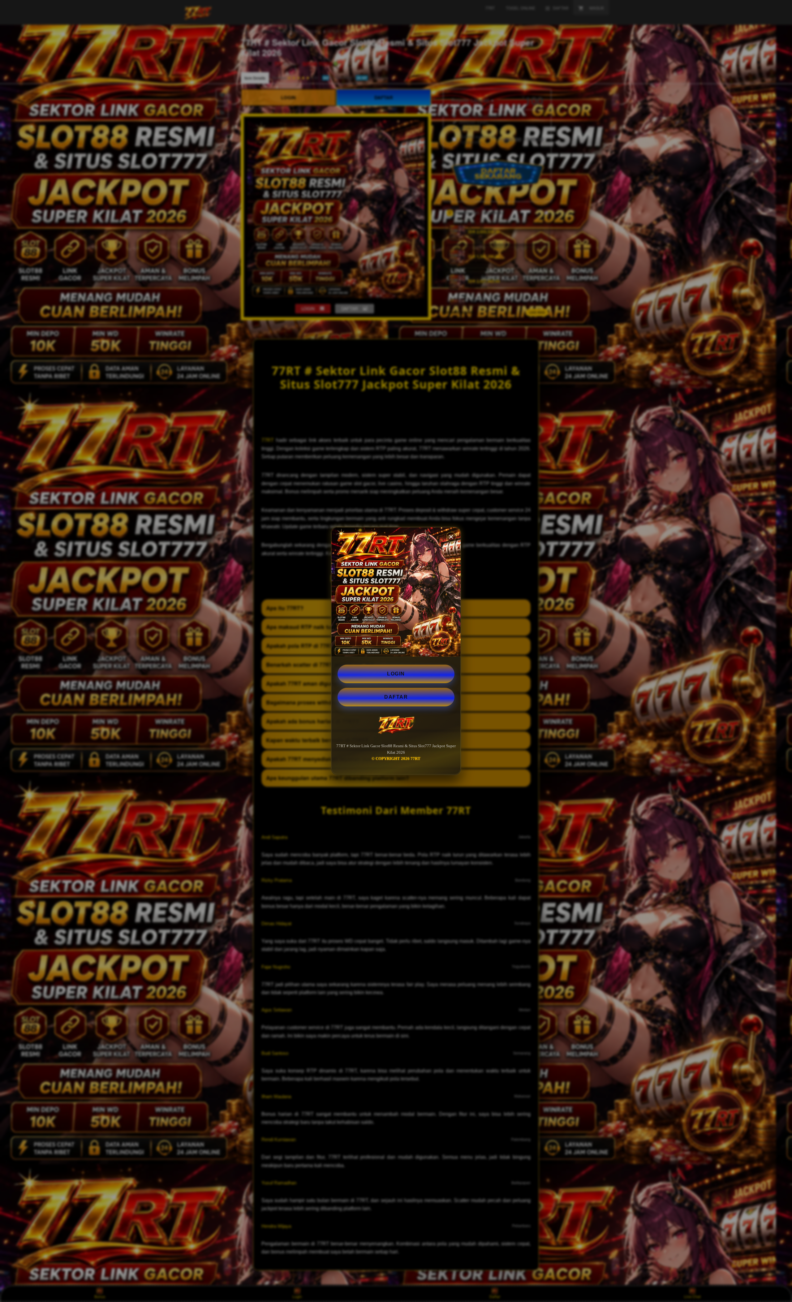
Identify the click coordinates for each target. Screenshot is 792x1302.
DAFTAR (396, 697)
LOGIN (396, 673)
